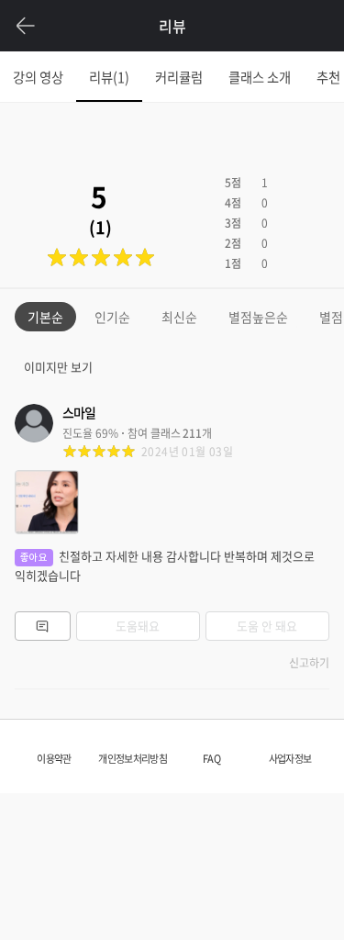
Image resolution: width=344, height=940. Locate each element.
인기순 (112, 317)
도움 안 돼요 (267, 625)
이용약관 (54, 759)
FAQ (211, 759)
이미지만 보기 (58, 366)
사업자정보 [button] (290, 759)
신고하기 (309, 662)
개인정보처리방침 (132, 759)
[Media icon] (47, 502)
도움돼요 (138, 625)
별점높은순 (258, 317)
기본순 (45, 317)
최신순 (179, 317)
